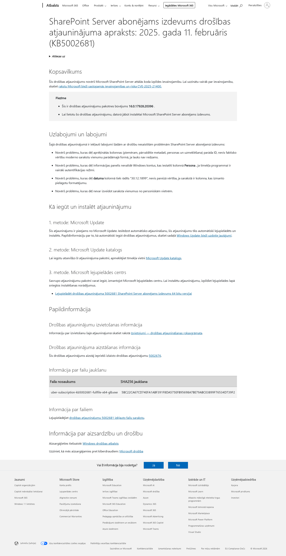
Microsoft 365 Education (114, 503)
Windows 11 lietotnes (24, 503)
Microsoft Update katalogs (163, 258)
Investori (235, 497)
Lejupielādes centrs (69, 491)
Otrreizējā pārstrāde (69, 510)
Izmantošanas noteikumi (169, 548)
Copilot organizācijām (24, 485)
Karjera (234, 485)
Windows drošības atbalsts (101, 443)
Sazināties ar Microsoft (121, 548)
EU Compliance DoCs (235, 548)
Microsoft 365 (70, 5)
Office (85, 5)
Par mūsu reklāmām (210, 548)
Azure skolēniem (110, 528)
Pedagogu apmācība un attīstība (118, 516)
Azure (145, 497)
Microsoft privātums (240, 491)
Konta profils (65, 485)
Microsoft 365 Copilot (153, 522)
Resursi (152, 5)
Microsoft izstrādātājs (198, 485)
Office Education (110, 510)
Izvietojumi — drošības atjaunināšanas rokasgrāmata (166, 333)
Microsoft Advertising (153, 516)
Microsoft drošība (131, 451)
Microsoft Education (112, 485)
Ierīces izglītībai (110, 491)
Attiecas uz (58, 56)
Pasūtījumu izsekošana (70, 503)
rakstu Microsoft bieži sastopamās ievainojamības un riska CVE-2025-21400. (110, 86)
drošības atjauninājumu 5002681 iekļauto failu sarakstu (106, 418)
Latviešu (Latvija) (28, 543)
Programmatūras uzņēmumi (201, 525)
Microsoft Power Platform (200, 519)
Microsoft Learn (195, 491)
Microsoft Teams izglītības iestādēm (120, 497)
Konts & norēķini (134, 5)
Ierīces (114, 5)
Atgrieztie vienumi (68, 497)
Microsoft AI (148, 485)
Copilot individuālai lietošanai (28, 491)
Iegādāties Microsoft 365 (179, 5)
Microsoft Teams (151, 528)
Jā (153, 465)
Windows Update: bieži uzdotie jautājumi (204, 235)
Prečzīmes (191, 548)
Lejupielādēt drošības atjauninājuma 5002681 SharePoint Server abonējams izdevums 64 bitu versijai (123, 293)
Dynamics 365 (149, 503)
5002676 (155, 355)
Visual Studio (194, 531)
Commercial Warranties (71, 516)
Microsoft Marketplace (199, 513)
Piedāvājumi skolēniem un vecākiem (119, 522)
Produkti (98, 5)
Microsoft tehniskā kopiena (201, 507)
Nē (178, 465)
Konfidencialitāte (145, 548)
